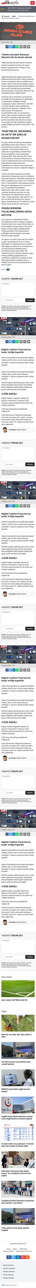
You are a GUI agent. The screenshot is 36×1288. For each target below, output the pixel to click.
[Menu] (32, 3)
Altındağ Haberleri (9, 1271)
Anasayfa (7, 16)
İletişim (15, 1249)
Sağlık (14, 16)
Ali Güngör (12, 430)
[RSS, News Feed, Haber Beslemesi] (27, 1257)
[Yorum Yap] (28, 46)
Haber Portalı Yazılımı (11, 1285)
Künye (9, 1249)
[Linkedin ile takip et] (18, 1257)
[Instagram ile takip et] (22, 1257)
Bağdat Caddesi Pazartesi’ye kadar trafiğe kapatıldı (21, 9)
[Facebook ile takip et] (8, 1257)
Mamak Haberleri (8, 1278)
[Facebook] (7, 46)
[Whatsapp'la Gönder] (17, 46)
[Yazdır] (24, 46)
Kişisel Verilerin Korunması (24, 1251)
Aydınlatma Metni (8, 1251)
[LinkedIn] (13, 46)
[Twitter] (10, 46)
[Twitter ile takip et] (13, 1257)
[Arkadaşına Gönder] (21, 46)
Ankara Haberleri (8, 1265)
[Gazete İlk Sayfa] (9, 3)
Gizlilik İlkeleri (23, 1249)
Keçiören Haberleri (9, 1268)
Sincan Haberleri (8, 1275)
